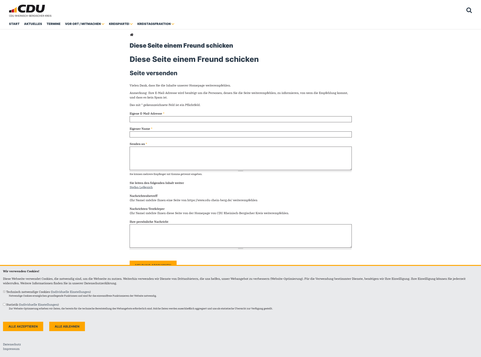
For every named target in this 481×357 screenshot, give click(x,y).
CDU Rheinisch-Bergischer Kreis (30, 15)
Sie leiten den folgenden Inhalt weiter (157, 183)
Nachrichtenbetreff (143, 196)
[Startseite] (28, 5)
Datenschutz (12, 344)
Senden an (138, 144)
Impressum (11, 349)
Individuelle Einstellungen (71, 292)
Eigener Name (141, 128)
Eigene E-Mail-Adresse (147, 113)
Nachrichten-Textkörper (147, 209)
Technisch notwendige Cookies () (48, 292)
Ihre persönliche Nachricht (149, 222)
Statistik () (32, 304)
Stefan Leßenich (141, 187)
